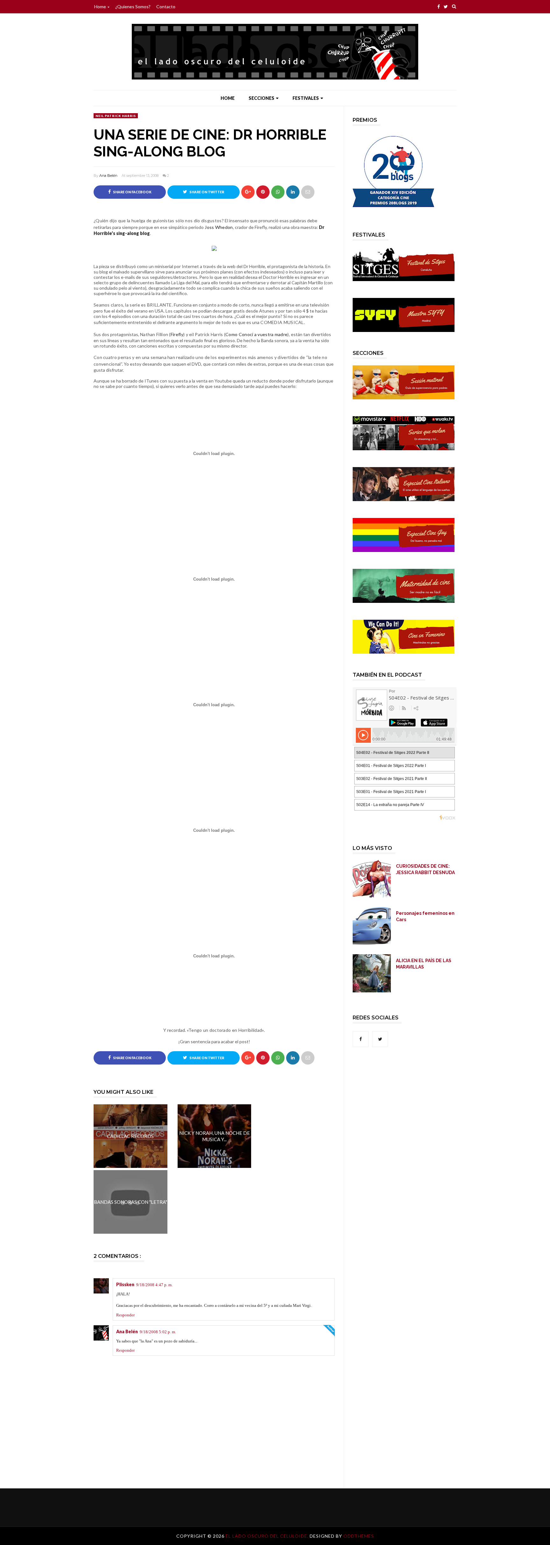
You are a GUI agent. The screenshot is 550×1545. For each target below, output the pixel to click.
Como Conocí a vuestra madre (256, 334)
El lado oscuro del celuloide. (268, 1536)
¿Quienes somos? (133, 6)
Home (100, 6)
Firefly (177, 334)
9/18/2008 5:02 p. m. (158, 1331)
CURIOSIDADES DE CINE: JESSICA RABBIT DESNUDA (425, 869)
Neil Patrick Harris (115, 116)
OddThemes (358, 1536)
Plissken (125, 1284)
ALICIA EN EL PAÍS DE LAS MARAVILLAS (423, 963)
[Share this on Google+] (248, 192)
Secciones (261, 98)
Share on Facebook (132, 192)
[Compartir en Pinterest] (307, 192)
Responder (125, 1315)
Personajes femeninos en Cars (425, 916)
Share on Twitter (206, 192)
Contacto (165, 6)
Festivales (306, 98)
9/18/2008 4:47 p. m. (154, 1284)
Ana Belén (108, 175)
